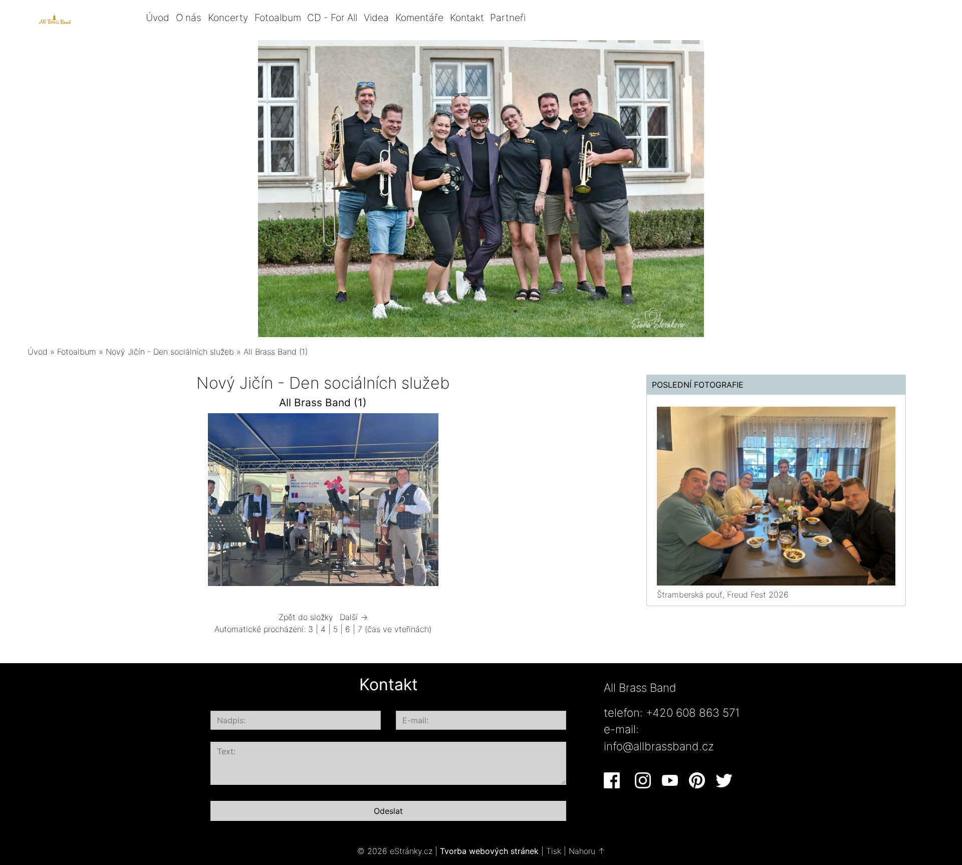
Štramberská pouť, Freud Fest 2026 (723, 595)
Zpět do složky (306, 617)
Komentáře (419, 18)
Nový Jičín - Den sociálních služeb (171, 352)
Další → (354, 617)
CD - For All (332, 18)
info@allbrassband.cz (659, 746)
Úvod (157, 18)
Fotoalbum (278, 18)
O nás (188, 18)
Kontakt (467, 18)
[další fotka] (592, 502)
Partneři (508, 18)
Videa (376, 18)
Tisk (553, 851)
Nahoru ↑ (587, 851)
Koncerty (228, 18)
